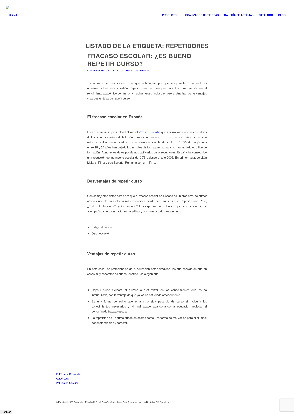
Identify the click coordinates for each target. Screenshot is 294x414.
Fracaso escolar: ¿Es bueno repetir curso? (139, 59)
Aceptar (6, 411)
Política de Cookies (67, 383)
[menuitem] (170, 15)
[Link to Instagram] (279, 3)
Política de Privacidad (68, 374)
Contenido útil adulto (102, 70)
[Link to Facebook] (285, 3)
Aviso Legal (63, 378)
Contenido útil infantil (134, 70)
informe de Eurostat (147, 132)
